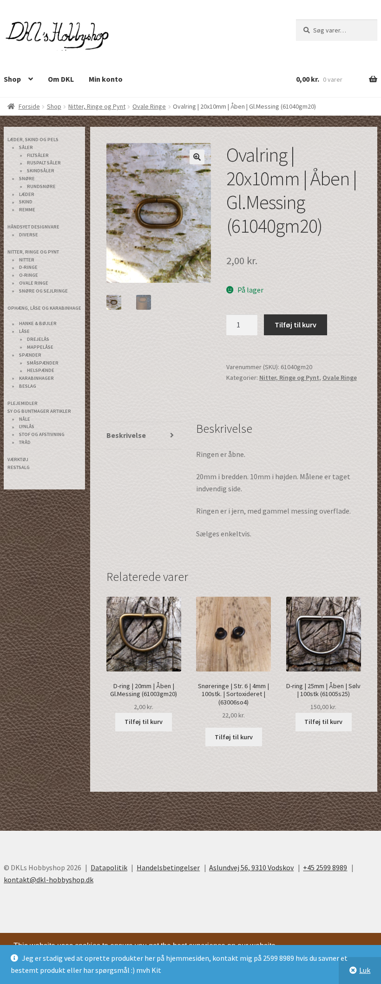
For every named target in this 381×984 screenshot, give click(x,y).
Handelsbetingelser (168, 867)
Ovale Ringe (149, 106)
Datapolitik (109, 867)
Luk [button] (364, 970)
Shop (54, 106)
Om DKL (61, 79)
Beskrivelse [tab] (126, 435)
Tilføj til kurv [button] (144, 721)
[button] (197, 157)
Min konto (106, 79)
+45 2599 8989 (325, 867)
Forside (29, 106)
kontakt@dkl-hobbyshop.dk (48, 879)
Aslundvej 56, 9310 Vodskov (251, 867)
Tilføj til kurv (295, 324)
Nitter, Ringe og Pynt (96, 106)
